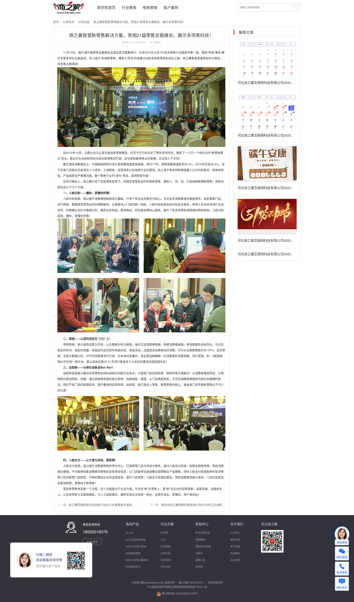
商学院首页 (106, 7)
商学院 (199, 566)
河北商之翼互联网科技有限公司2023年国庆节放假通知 (277, 135)
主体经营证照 (215, 582)
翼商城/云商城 (203, 546)
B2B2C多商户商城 (136, 546)
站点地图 (235, 560)
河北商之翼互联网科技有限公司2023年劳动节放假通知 (277, 240)
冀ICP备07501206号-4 (191, 582)
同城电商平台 (133, 566)
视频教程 (200, 539)
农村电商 (165, 566)
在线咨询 (92, 542)
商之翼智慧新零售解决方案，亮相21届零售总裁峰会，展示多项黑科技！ (139, 22)
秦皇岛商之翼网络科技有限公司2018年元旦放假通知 (194, 505)
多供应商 (165, 553)
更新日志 (200, 560)
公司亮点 (68, 22)
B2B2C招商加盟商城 (137, 560)
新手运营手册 (202, 532)
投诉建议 (235, 553)
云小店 (129, 532)
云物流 (199, 553)
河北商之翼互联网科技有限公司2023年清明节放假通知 (277, 254)
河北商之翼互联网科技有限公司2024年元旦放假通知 (276, 82)
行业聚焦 (129, 7)
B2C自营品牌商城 (135, 539)
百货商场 (165, 560)
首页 (56, 22)
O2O (163, 539)
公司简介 (235, 532)
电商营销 (150, 7)
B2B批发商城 (133, 553)
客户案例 (170, 7)
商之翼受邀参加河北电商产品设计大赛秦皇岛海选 (100, 505)
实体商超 (165, 546)
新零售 (164, 532)
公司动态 (84, 22)
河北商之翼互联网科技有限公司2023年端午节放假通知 (277, 187)
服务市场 (235, 539)
